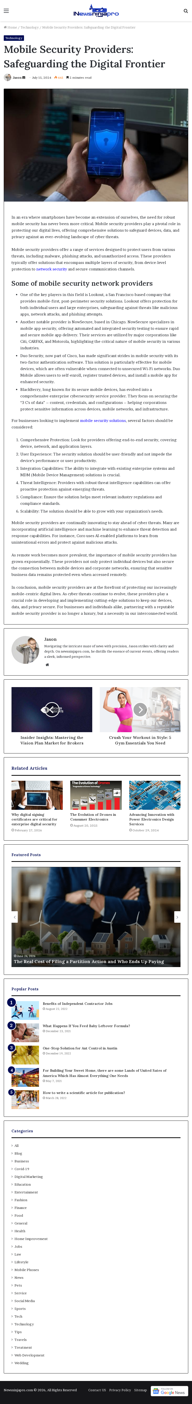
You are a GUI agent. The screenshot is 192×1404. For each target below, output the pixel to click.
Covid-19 (21, 1169)
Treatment (23, 1347)
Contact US (97, 1390)
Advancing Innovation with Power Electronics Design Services (151, 819)
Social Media (24, 1301)
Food (18, 1215)
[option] (96, 917)
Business (21, 1161)
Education (22, 1184)
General (20, 1223)
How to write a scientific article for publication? (84, 1092)
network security (51, 269)
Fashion (20, 1200)
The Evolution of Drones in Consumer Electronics (93, 817)
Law (17, 1254)
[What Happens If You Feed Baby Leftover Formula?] (25, 1032)
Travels (20, 1340)
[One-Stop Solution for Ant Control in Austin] (25, 1055)
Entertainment (26, 1192)
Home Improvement (31, 1239)
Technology (29, 27)
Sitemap (140, 1390)
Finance (20, 1208)
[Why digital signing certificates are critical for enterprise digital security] (37, 795)
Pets (18, 1285)
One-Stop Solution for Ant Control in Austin (80, 1048)
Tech (18, 1316)
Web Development (29, 1355)
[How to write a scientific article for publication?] (25, 1099)
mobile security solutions (103, 420)
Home (12, 27)
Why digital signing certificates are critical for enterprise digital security (35, 819)
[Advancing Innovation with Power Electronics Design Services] (154, 795)
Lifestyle (21, 1262)
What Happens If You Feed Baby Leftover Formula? (86, 1026)
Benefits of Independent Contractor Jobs (77, 1003)
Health (19, 1231)
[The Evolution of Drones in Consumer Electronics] (96, 795)
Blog (18, 1153)
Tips (18, 1332)
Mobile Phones (26, 1270)
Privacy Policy (120, 1390)
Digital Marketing (28, 1177)
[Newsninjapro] (96, 11)
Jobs (18, 1246)
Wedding (21, 1363)
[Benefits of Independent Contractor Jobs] (25, 1010)
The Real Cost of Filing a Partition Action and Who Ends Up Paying (89, 961)
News (19, 1278)
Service (20, 1293)
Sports (20, 1309)
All (16, 1146)
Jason (17, 77)
